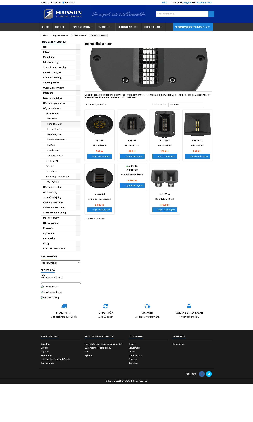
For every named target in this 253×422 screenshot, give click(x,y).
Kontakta (179, 336)
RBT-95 (132, 140)
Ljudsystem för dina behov (98, 347)
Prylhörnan (49, 233)
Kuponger (133, 363)
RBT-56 (100, 140)
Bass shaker (52, 171)
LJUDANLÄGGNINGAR (54, 248)
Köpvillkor (45, 344)
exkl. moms (56, 2)
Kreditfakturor (136, 355)
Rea (87, 351)
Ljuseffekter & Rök (52, 98)
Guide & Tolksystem (53, 87)
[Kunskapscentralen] (51, 292)
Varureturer (134, 347)
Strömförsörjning (52, 197)
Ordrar (132, 351)
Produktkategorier (53, 42)
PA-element (52, 160)
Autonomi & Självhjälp (54, 212)
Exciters (50, 166)
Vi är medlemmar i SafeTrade (55, 359)
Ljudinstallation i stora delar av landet (103, 344)
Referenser (46, 355)
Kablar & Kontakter (53, 202)
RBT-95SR (165, 140)
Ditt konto (136, 336)
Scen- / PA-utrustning (55, 67)
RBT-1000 (197, 140)
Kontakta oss (47, 363)
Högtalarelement (52, 108)
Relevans (185, 105)
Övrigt (46, 243)
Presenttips (49, 238)
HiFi (45, 47)
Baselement (53, 150)
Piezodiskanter (54, 129)
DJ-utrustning (50, 62)
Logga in (187, 2)
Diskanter (52, 118)
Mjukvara (48, 228)
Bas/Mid (51, 145)
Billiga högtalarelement (57, 176)
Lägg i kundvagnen (99, 156)
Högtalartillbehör (52, 187)
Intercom (48, 93)
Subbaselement (55, 155)
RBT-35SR (165, 194)
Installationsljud (52, 72)
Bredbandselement (56, 139)
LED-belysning (50, 223)
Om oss (44, 347)
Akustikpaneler (51, 82)
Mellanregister (54, 134)
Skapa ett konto (204, 2)
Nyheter (89, 355)
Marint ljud (49, 57)
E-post (132, 344)
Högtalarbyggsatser (54, 103)
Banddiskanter (54, 124)
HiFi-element (52, 113)
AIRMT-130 (132, 170)
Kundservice (179, 344)
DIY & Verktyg (50, 192)
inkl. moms (70, 2)
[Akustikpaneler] (49, 286)
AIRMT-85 (99, 194)
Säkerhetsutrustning (54, 207)
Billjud (46, 52)
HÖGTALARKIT (52, 182)
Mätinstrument (51, 218)
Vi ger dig (45, 351)
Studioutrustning (52, 77)
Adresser (133, 359)
